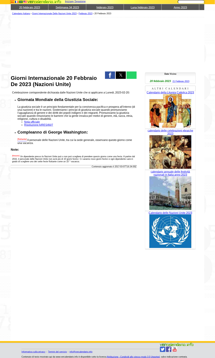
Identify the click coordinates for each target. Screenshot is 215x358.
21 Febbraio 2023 (181, 81)
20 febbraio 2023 (29, 7)
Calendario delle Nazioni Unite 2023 (170, 212)
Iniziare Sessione (75, 1)
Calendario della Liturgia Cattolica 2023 (170, 92)
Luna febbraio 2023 (143, 7)
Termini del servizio (57, 351)
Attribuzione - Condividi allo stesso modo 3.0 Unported (133, 356)
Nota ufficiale (32, 121)
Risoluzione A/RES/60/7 (38, 124)
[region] (74, 44)
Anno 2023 (180, 7)
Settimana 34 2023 (67, 7)
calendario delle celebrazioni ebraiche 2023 (170, 132)
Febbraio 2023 (85, 13)
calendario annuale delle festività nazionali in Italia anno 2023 (170, 173)
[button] (110, 75)
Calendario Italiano (21, 13)
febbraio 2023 (104, 7)
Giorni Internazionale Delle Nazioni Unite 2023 (54, 13)
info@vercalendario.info (81, 351)
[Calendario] (44, 1)
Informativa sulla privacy (33, 351)
